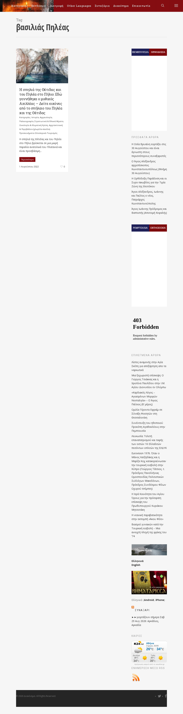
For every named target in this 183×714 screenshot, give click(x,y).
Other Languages (79, 6)
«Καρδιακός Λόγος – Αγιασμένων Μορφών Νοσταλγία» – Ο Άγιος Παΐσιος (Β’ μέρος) (144, 398)
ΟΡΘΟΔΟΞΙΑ (158, 52)
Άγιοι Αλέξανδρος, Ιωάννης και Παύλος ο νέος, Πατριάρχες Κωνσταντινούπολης (147, 197)
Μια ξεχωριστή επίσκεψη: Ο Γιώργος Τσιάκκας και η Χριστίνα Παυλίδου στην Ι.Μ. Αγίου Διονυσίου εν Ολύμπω (149, 381)
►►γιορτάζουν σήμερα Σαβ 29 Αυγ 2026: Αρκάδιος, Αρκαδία (148, 621)
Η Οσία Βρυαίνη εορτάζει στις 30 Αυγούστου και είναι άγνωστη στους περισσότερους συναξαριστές (149, 150)
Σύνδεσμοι (38, 6)
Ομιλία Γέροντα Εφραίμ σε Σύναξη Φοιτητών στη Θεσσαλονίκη (147, 413)
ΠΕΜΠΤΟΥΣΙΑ (140, 52)
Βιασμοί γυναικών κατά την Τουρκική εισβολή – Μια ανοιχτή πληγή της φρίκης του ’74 (149, 530)
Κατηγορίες (19, 6)
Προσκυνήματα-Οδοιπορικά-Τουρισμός (38, 133)
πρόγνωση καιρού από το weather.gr (149, 664)
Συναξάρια (102, 6)
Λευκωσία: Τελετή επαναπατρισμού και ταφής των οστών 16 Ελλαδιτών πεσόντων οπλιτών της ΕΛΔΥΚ (149, 442)
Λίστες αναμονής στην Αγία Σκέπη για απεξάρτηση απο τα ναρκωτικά (149, 366)
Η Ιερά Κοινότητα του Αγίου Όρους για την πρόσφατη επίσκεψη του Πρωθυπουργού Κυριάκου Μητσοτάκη (148, 501)
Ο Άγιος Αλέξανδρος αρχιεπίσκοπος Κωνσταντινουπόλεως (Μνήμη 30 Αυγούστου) (149, 167)
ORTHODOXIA (158, 227)
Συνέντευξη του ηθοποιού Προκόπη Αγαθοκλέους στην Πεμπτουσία (148, 426)
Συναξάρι (142, 610)
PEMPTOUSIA (140, 227)
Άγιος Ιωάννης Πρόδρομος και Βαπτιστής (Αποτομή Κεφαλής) (149, 210)
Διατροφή (56, 6)
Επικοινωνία (141, 6)
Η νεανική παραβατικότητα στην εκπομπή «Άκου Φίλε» (147, 517)
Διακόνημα (121, 6)
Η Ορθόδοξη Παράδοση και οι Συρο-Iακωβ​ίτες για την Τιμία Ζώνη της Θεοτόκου (149, 182)
